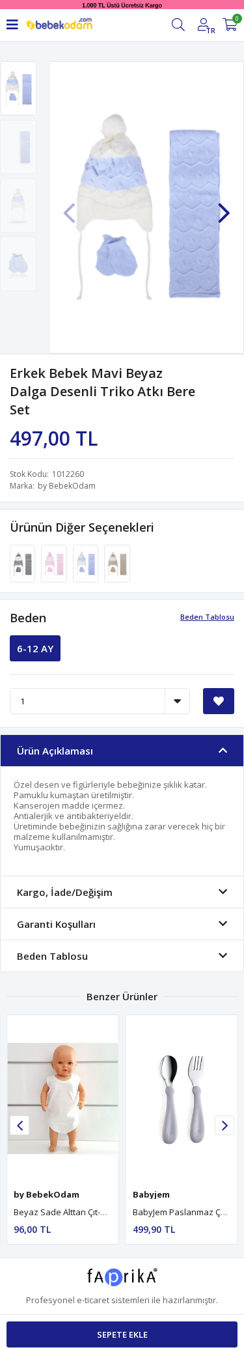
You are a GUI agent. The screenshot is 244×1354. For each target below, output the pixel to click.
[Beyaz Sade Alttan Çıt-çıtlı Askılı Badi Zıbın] (62, 1098)
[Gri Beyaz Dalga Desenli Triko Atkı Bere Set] (23, 563)
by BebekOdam (67, 485)
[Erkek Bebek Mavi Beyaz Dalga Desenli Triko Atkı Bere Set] (86, 563)
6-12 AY (35, 648)
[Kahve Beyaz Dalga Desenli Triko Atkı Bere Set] (116, 563)
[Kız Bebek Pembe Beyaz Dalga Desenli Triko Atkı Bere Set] (54, 563)
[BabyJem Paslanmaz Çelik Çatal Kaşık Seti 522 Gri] (181, 1098)
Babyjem (151, 1194)
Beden (28, 618)
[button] (224, 207)
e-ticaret (93, 1300)
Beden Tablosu (207, 616)
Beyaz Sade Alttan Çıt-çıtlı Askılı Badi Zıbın (95, 1212)
